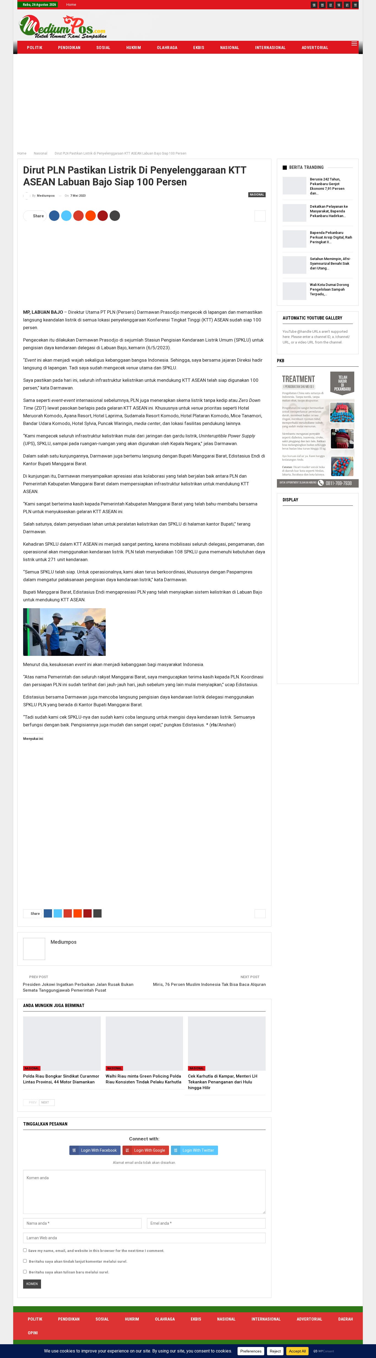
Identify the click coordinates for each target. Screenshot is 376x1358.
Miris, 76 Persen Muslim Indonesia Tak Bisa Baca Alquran (209, 984)
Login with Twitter (198, 1150)
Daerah (34, 61)
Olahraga (167, 47)
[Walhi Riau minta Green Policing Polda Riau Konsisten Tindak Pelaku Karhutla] (144, 1043)
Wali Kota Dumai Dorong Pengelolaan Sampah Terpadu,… (329, 289)
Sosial (103, 47)
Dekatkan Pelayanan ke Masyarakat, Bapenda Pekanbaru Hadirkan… (329, 211)
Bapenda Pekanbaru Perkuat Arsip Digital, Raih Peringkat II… (331, 237)
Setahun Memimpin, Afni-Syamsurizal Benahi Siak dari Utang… (330, 263)
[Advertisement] (188, 107)
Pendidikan (69, 47)
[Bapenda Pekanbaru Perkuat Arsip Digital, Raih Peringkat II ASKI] (294, 239)
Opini (63, 61)
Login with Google (149, 1150)
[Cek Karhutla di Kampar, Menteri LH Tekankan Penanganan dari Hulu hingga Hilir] (227, 1043)
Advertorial (315, 47)
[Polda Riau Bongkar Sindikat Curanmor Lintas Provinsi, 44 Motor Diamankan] (62, 1043)
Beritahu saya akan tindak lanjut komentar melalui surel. (78, 1261)
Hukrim (133, 47)
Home (71, 4)
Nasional (229, 47)
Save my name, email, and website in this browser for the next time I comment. (96, 1251)
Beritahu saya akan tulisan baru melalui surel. (69, 1272)
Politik (34, 47)
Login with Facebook (99, 1150)
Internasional (270, 47)
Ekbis (198, 47)
